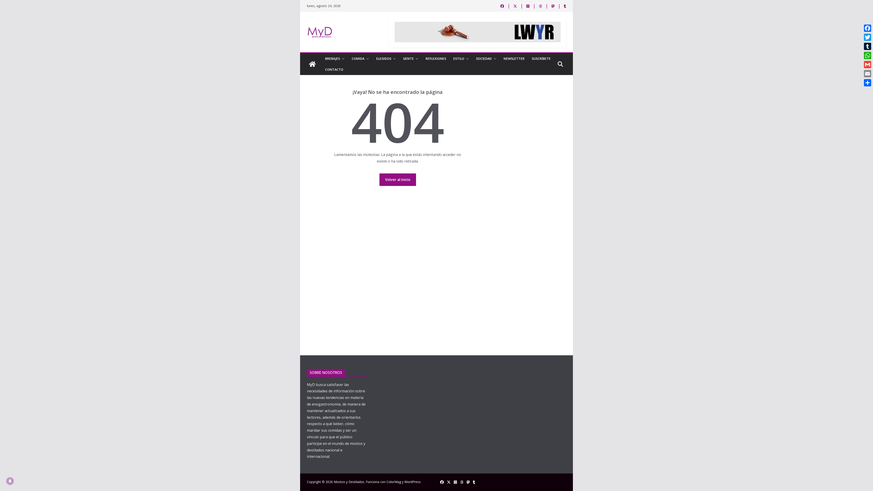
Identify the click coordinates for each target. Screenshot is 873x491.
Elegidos (383, 58)
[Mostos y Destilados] (312, 64)
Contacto (334, 69)
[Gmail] (867, 64)
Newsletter (514, 58)
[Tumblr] (867, 46)
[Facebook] (867, 28)
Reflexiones (436, 58)
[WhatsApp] (867, 55)
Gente (408, 58)
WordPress (412, 482)
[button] (342, 58)
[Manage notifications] (10, 481)
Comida (358, 58)
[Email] (867, 73)
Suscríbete (541, 58)
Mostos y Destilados (349, 482)
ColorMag (393, 482)
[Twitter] (867, 37)
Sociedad (484, 58)
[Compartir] (867, 82)
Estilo (458, 58)
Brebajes (332, 58)
